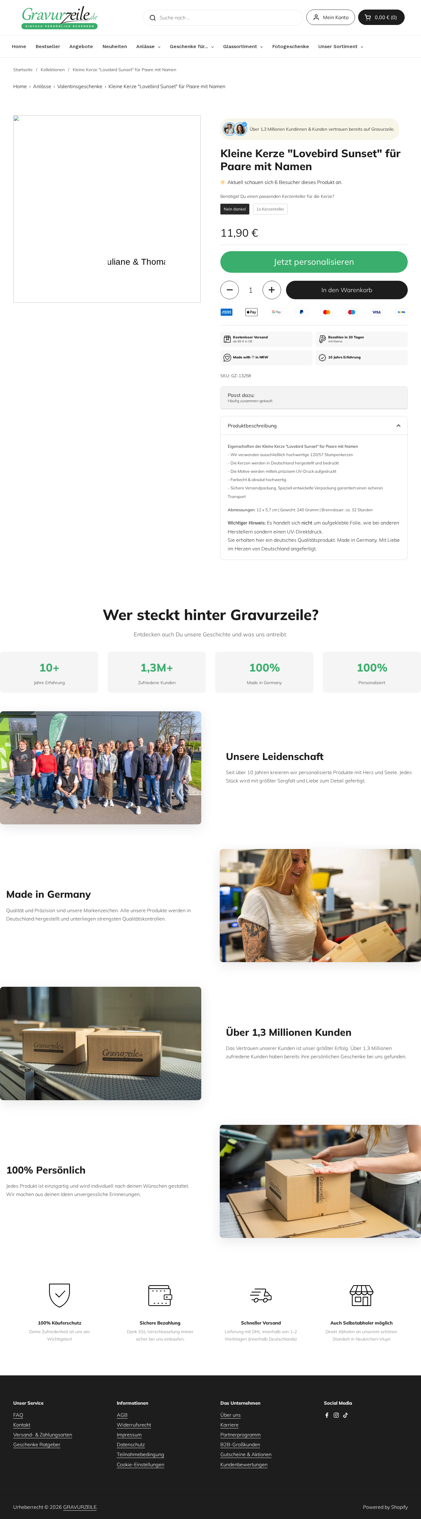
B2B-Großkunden (240, 1444)
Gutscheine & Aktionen (246, 1454)
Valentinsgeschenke (79, 86)
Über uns (230, 1415)
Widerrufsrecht (134, 1425)
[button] (381, 17)
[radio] (234, 209)
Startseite (23, 69)
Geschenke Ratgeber (36, 1444)
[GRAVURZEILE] (59, 17)
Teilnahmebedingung (140, 1454)
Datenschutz (131, 1444)
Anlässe (42, 86)
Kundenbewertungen (244, 1464)
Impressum (129, 1434)
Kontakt (21, 1425)
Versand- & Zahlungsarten (42, 1434)
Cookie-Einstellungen (140, 1464)
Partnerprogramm (240, 1434)
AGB (122, 1415)
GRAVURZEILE (79, 1507)
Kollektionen (53, 69)
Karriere (229, 1425)
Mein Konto (336, 17)
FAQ (18, 1415)
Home (20, 86)
